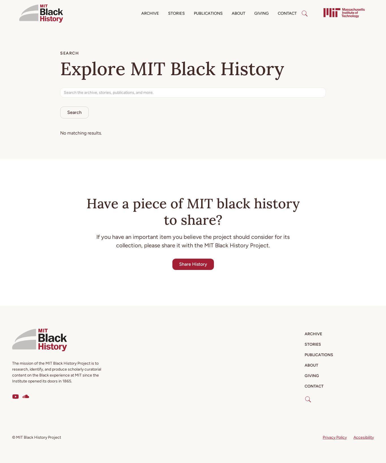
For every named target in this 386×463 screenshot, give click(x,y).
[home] (41, 14)
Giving (261, 13)
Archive (150, 13)
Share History (193, 264)
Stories (176, 13)
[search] (304, 13)
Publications (208, 13)
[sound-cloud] (25, 396)
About (238, 13)
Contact (287, 13)
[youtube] (15, 396)
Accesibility (364, 437)
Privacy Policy (335, 437)
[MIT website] (344, 13)
